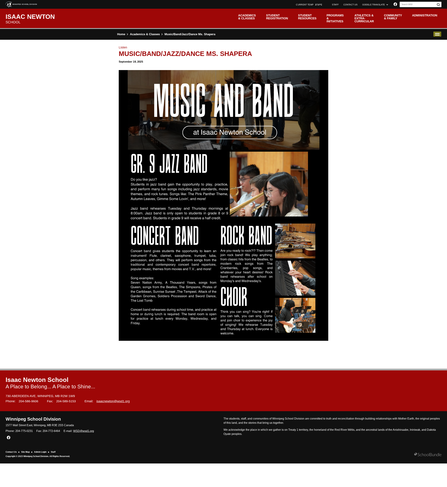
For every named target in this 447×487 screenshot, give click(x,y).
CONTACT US (350, 4)
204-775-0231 (24, 430)
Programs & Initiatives (335, 18)
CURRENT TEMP (309, 4)
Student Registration (277, 17)
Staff (53, 452)
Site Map (25, 452)
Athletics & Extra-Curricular (364, 18)
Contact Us (11, 452)
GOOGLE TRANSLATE (373, 4)
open (437, 34)
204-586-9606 (28, 401)
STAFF (335, 4)
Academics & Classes (247, 17)
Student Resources (307, 17)
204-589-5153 (66, 401)
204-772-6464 (51, 430)
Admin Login (40, 452)
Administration (424, 15)
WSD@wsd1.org (83, 430)
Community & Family (393, 17)
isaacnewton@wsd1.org (113, 401)
